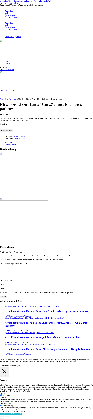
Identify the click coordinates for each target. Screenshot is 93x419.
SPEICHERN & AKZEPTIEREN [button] (12, 412)
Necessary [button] (3, 393)
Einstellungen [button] (15, 366)
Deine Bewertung (7, 264)
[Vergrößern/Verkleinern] (1, 416)
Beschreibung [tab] (9, 142)
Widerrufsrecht (10, 15)
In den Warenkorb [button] (24, 316)
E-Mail (3, 288)
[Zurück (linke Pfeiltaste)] (1, 418)
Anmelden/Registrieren (13, 33)
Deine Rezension (7, 280)
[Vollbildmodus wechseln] (3, 416)
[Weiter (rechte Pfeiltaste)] (3, 418)
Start (1, 99)
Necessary (6, 395)
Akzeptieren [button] (5, 366)
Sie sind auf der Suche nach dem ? (25, 1)
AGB (7, 13)
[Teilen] (5, 416)
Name (3, 284)
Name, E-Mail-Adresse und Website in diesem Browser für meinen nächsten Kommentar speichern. (38, 293)
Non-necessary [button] (5, 403)
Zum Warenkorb (5, 414)
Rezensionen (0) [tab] (10, 144)
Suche (2, 67)
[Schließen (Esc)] (8, 416)
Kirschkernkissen (11, 99)
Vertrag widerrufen (11, 17)
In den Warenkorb (6, 130)
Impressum (8, 9)
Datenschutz (9, 11)
